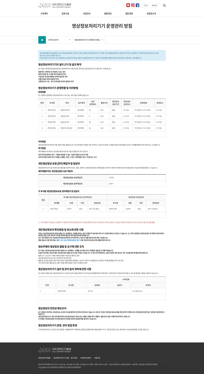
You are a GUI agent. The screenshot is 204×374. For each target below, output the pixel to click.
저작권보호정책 (85, 358)
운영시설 (65, 13)
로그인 (146, 5)
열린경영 (129, 13)
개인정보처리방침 (44, 358)
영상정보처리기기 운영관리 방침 (87, 39)
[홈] (42, 40)
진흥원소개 (151, 13)
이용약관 (97, 358)
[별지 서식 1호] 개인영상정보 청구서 (68, 240)
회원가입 (154, 5)
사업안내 (86, 13)
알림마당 (107, 13)
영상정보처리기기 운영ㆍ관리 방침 (65, 358)
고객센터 (44, 13)
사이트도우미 (53, 39)
